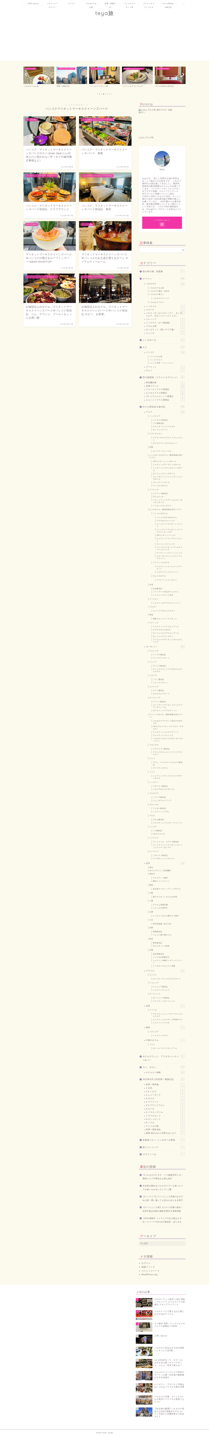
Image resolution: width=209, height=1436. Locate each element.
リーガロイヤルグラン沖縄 (164, 966)
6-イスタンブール (164, 1112)
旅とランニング (163, 1147)
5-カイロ (164, 1109)
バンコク (164, 352)
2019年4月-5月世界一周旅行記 (163, 1079)
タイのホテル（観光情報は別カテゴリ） (166, 509)
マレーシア (154, 623)
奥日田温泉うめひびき (162, 924)
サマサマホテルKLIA (161, 630)
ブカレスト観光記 (160, 855)
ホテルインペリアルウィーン (165, 710)
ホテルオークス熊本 (161, 946)
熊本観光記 (157, 943)
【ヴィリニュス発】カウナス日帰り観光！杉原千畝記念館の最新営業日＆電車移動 (163, 1209)
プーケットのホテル (161, 562)
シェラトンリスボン (161, 812)
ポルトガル (154, 804)
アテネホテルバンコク (166, 521)
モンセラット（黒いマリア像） (164, 330)
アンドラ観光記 (159, 666)
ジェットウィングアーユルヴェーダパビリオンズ (168, 501)
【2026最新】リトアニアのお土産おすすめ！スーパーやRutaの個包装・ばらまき (162, 1220)
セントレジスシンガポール (164, 474)
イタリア (153, 675)
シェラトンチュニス (161, 990)
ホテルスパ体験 (164, 1072)
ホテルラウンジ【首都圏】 (160, 871)
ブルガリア (154, 793)
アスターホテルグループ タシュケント (168, 439)
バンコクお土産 (155, 357)
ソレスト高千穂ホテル (162, 935)
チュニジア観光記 (160, 987)
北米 (164, 1006)
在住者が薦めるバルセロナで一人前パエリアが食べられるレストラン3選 (163, 1188)
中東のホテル (164, 1040)
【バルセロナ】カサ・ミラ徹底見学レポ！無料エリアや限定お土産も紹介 (163, 1177)
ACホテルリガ (159, 834)
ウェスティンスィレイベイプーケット (169, 567)
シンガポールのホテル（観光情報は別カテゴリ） (166, 456)
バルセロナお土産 (91, 4)
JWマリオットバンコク (166, 535)
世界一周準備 (164, 1084)
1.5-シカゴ (164, 1091)
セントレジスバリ (160, 430)
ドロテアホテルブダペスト (164, 789)
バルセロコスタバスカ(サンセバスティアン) (168, 739)
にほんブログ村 (146, 137)
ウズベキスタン (155, 434)
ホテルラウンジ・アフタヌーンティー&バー (163, 1058)
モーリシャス (155, 994)
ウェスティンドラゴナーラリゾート (168, 823)
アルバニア (154, 651)
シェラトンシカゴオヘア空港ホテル (168, 1020)
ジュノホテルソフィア (162, 801)
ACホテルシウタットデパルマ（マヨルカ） (168, 727)
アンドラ (153, 662)
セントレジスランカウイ (163, 636)
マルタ (152, 816)
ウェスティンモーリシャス (164, 1001)
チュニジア (154, 983)
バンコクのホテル (160, 513)
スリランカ (154, 490)
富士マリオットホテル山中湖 (165, 897)
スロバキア (154, 745)
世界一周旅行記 (110, 4)
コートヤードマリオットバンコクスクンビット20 (169, 531)
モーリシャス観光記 (161, 998)
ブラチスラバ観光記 (161, 749)
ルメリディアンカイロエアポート (167, 979)
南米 (164, 1027)
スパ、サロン (163, 1067)
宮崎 (151, 928)
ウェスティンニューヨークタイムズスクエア (168, 1015)
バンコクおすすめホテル (167, 517)
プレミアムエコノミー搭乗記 (164, 396)
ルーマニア (154, 851)
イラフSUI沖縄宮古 (161, 957)
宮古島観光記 (158, 954)
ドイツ (152, 772)
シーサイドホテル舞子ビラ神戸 (166, 916)
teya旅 (104, 13)
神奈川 (152, 874)
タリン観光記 (158, 690)
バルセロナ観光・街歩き (159, 291)
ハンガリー (154, 782)
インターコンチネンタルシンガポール (168, 469)
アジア (165, 412)
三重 (151, 901)
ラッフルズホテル (160, 486)
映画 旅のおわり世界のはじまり (164, 1133)
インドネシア (155, 416)
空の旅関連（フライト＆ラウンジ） (163, 377)
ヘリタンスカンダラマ (162, 506)
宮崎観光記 (157, 932)
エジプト (153, 975)
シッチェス (164, 306)
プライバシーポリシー (52, 4)
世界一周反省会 (164, 1129)
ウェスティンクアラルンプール (166, 627)
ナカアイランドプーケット (168, 572)
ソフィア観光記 (159, 797)
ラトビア (153, 827)
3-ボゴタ (164, 1098)
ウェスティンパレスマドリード (166, 732)
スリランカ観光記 (160, 493)
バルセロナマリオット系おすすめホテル (168, 722)
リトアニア (154, 838)
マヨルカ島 (164, 326)
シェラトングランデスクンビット (169, 539)
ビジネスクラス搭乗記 (164, 393)
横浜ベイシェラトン (161, 881)
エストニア (154, 687)
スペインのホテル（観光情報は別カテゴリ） (166, 715)
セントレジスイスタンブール (165, 1048)
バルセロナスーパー (161, 298)
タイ (163, 347)
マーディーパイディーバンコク (169, 553)
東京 (151, 867)
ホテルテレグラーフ (161, 694)
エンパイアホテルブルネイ (164, 611)
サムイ (164, 370)
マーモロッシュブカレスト (164, 858)
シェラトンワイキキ (161, 1023)
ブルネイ (153, 607)
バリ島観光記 (158, 423)
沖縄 (151, 950)
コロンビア (154, 1032)
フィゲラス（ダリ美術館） (164, 323)
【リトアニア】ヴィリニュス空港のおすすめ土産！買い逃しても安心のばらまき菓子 (163, 1198)
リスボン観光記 (159, 808)
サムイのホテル (159, 576)
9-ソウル (164, 1123)
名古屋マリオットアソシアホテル (167, 889)
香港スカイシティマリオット (165, 619)
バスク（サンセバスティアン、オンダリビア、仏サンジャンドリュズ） (164, 314)
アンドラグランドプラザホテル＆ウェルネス (168, 670)
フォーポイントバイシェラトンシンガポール (168, 478)
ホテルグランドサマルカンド (165, 443)
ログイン (146, 1263)
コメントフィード (150, 1271)
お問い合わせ (33, 3)
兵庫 (151, 912)
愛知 (151, 885)
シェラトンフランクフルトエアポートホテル (168, 777)
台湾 (151, 585)
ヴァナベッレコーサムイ (167, 580)
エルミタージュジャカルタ (164, 426)
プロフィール (163, 1154)
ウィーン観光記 (159, 702)
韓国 (151, 447)
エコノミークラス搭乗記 (164, 400)
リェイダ (164, 333)
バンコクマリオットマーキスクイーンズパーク (169, 548)
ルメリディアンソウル (162, 451)
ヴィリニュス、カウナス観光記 (166, 842)
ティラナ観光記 (159, 655)
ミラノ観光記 (158, 679)
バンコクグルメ (155, 360)
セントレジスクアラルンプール (166, 633)
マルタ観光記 (158, 820)
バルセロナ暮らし (156, 294)
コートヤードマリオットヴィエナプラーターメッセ (168, 706)
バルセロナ (164, 284)
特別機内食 (164, 383)
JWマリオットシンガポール (164, 461)
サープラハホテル (160, 768)
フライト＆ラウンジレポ (148, 4)
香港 (151, 615)
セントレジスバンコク (166, 544)
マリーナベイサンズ (161, 482)
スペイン (71, 3)
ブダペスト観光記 (160, 786)
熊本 (151, 939)
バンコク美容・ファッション (161, 363)
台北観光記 (157, 589)
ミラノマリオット (160, 683)
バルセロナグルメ (156, 302)
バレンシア (164, 319)
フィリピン (154, 599)
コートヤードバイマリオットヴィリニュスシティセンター (168, 846)
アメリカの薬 (164, 1126)
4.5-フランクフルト (164, 1105)
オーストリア (155, 698)
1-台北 (164, 1088)
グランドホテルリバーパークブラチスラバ (168, 753)
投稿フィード (148, 1267)
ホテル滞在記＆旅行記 (168, 4)
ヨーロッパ (164, 647)
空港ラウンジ (164, 386)
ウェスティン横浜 (160, 878)
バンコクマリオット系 (129, 4)
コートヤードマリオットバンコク (169, 525)
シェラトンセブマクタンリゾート (167, 603)
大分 (151, 920)
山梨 (151, 893)
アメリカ (153, 1010)
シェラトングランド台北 (163, 595)
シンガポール (163, 340)
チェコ (152, 758)
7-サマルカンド (164, 1116)
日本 (164, 863)
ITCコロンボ (158, 497)
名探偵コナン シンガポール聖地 (163, 1140)
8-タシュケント (164, 1119)
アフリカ (164, 971)
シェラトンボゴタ (160, 1035)
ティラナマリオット (161, 658)
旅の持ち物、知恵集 (163, 271)
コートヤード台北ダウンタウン (166, 592)
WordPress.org (149, 1274)
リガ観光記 (157, 831)
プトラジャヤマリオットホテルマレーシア (168, 641)
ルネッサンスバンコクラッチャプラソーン (169, 557)
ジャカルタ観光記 (160, 420)
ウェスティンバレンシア (163, 735)
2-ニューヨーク (164, 1095)
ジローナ (164, 310)
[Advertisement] (104, 41)
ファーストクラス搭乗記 (164, 389)
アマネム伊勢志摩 (160, 905)
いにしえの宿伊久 (160, 908)
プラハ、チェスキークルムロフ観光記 (168, 763)
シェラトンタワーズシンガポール (167, 465)
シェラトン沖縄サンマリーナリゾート (168, 961)
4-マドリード (164, 1102)
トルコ (152, 1044)
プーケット (164, 367)
